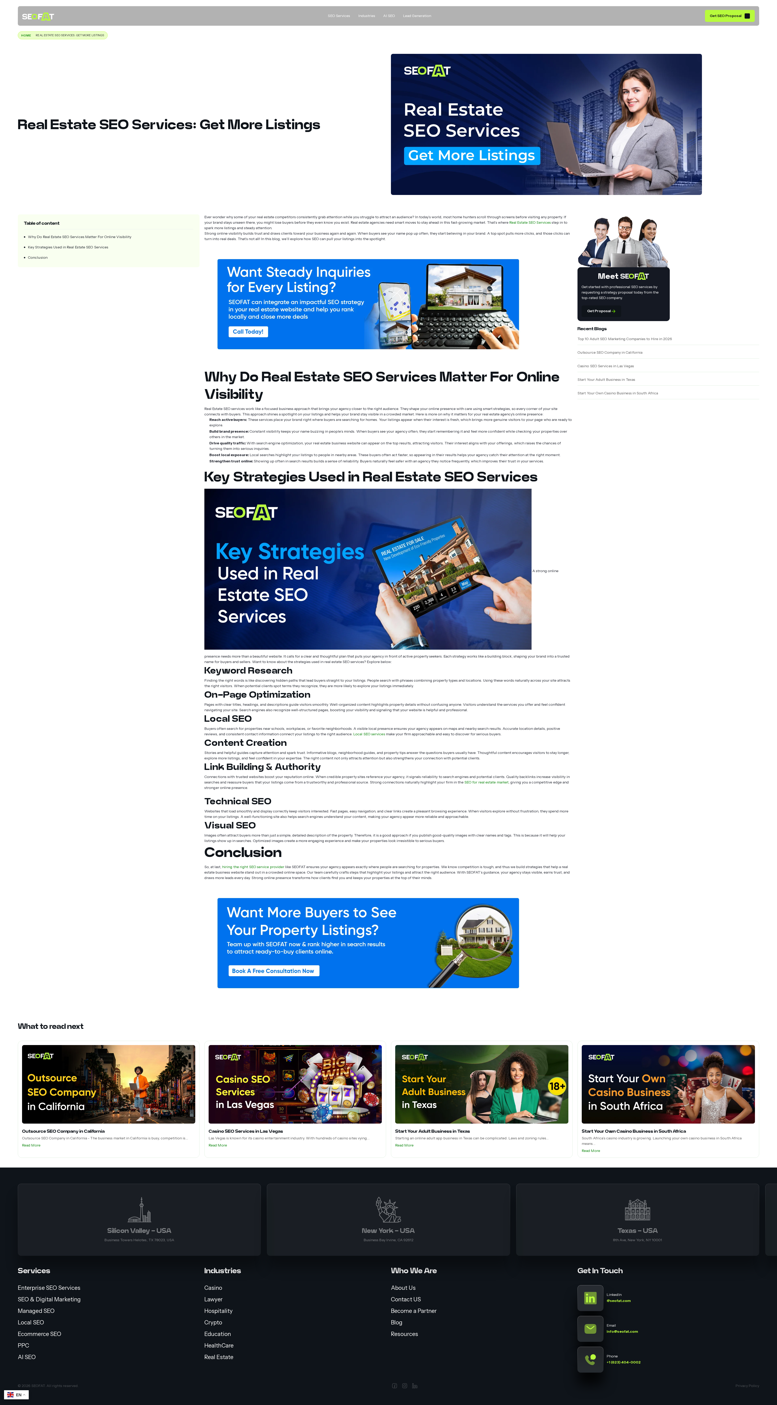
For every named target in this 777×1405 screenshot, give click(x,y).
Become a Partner (414, 1311)
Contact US (406, 1299)
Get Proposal (599, 311)
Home (26, 35)
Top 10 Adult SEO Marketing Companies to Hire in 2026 (624, 339)
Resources (404, 1334)
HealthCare (219, 1345)
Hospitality (218, 1311)
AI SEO (389, 16)
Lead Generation (417, 16)
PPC (23, 1345)
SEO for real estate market (486, 782)
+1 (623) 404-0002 (624, 1362)
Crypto (213, 1322)
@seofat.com (619, 1301)
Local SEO (31, 1322)
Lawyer (213, 1299)
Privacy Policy (747, 1386)
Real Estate (218, 1357)
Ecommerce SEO (39, 1334)
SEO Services (339, 16)
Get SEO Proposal (726, 16)
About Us (403, 1288)
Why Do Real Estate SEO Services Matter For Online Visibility (79, 237)
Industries (366, 16)
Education (217, 1334)
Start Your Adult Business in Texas (606, 379)
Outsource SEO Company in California (609, 352)
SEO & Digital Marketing (49, 1299)
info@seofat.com (622, 1331)
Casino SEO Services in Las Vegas (605, 366)
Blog (396, 1322)
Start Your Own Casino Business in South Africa (617, 393)
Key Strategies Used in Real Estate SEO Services (68, 247)
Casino (213, 1288)
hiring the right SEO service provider (253, 867)
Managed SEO (36, 1311)
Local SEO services (369, 734)
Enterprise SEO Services (49, 1288)
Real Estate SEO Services (530, 222)
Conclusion (38, 257)
